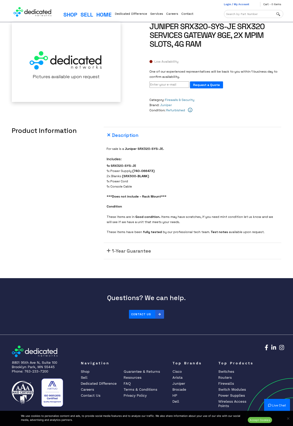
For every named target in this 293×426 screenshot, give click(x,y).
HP (174, 395)
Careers (172, 14)
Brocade (179, 389)
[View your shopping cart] (257, 4)
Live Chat (278, 405)
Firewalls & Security (179, 100)
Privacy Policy (135, 395)
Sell (87, 14)
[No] (288, 418)
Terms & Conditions (140, 389)
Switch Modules (232, 389)
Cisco (177, 371)
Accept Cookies (260, 420)
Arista (177, 377)
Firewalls (226, 383)
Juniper (166, 105)
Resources (133, 377)
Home (104, 14)
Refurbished (175, 110)
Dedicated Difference (131, 14)
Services (156, 14)
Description (125, 135)
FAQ (127, 383)
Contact (187, 14)
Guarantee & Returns (142, 371)
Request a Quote (206, 85)
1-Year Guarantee (131, 251)
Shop (70, 14)
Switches (226, 371)
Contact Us (141, 314)
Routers (225, 377)
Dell (175, 401)
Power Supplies (231, 395)
